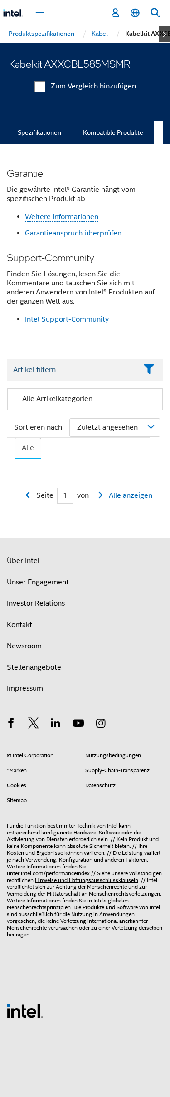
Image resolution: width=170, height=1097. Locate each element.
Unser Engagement (38, 582)
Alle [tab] (28, 447)
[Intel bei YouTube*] (78, 724)
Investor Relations (36, 603)
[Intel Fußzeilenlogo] (25, 1010)
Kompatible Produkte (113, 132)
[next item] (164, 34)
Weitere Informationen (61, 216)
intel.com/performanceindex (55, 873)
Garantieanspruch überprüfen (73, 233)
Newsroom (24, 646)
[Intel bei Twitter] (33, 724)
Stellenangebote (34, 667)
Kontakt (19, 624)
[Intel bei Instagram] (100, 724)
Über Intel (23, 560)
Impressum (25, 688)
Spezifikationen (39, 132)
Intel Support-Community (67, 319)
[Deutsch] (135, 12)
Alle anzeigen (130, 495)
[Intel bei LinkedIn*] (55, 724)
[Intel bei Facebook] (11, 724)
